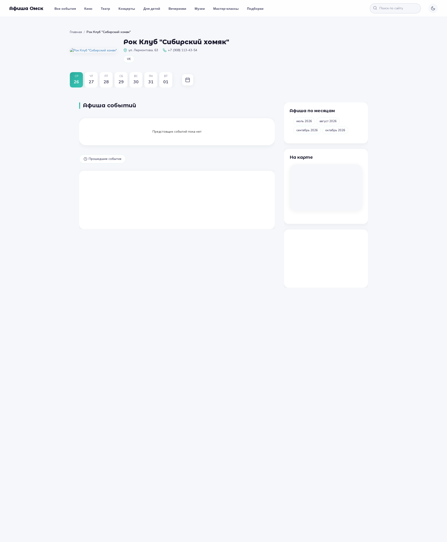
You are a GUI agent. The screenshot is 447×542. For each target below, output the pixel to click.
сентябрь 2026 (307, 130)
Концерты (127, 8)
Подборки (255, 8)
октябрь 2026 (335, 130)
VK (129, 59)
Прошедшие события (105, 159)
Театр (105, 8)
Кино (88, 8)
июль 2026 (304, 121)
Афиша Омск (26, 8)
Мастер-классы (226, 8)
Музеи (200, 8)
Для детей (151, 8)
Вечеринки (177, 8)
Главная (76, 32)
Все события (65, 8)
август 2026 (328, 121)
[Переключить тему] (433, 8)
